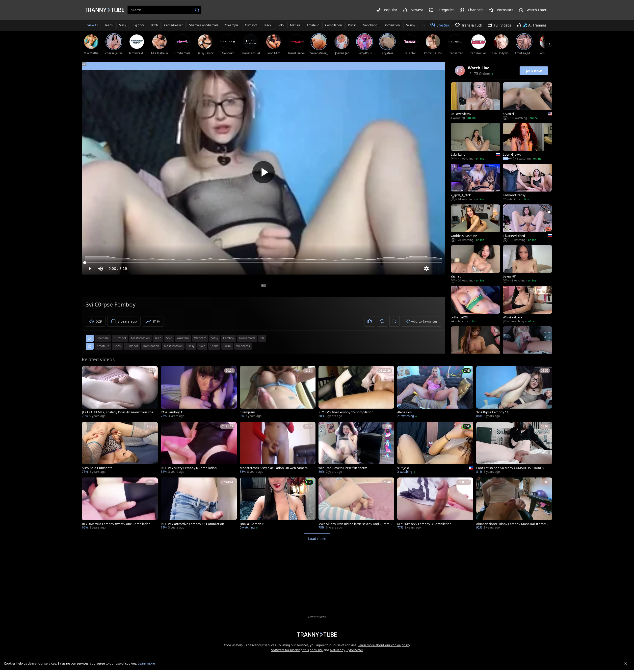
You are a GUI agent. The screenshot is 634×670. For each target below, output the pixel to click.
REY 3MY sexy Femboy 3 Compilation (424, 524)
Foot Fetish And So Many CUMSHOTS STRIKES (510, 468)
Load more (317, 538)
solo (169, 338)
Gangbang (370, 25)
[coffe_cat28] (475, 305)
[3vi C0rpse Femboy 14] (514, 392)
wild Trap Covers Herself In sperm (342, 468)
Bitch (154, 25)
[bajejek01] (527, 264)
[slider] (263, 263)
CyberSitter (354, 650)
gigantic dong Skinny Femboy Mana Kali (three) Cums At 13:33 (512, 524)
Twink (227, 346)
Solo (281, 25)
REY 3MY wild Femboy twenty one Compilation (116, 524)
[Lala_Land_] (475, 142)
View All (92, 25)
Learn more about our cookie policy (384, 645)
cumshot (120, 338)
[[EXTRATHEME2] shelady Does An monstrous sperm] (120, 392)
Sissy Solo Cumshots (97, 468)
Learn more (146, 663)
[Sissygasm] (278, 392)
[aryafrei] (527, 101)
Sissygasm (247, 412)
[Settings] (426, 269)
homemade (247, 338)
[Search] (197, 10)
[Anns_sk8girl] (527, 345)
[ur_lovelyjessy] (475, 101)
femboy (228, 338)
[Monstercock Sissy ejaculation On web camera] (278, 448)
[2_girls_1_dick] (475, 183)
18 (262, 338)
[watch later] (88, 372)
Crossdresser (173, 25)
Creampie (231, 25)
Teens (109, 25)
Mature (295, 25)
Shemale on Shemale (203, 25)
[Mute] (101, 269)
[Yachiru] (475, 264)
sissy (214, 338)
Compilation (333, 25)
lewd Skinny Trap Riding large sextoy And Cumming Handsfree (355, 524)
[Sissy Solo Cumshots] (120, 448)
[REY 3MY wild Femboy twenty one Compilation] (120, 503)
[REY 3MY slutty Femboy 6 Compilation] (199, 448)
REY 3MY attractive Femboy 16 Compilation (192, 524)
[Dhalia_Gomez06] (278, 503)
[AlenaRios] (435, 392)
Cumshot (251, 25)
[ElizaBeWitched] (527, 223)
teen (158, 338)
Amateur (313, 25)
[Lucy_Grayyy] (527, 142)
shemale (103, 338)
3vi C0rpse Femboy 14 (492, 412)
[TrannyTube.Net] (104, 10)
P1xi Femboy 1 (171, 412)
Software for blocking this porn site (297, 650)
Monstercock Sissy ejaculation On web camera (274, 468)
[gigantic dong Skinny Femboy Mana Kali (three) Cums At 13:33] (514, 503)
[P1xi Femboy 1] (199, 392)
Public (352, 25)
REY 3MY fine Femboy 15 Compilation (345, 412)
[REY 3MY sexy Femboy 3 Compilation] (435, 503)
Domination (392, 25)
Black (267, 25)
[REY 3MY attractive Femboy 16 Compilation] (199, 503)
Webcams (243, 346)
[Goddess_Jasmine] (475, 223)
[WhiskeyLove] (527, 305)
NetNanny (337, 650)
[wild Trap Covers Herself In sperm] (356, 448)
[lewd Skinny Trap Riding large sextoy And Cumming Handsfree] (356, 503)
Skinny (410, 25)
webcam (200, 338)
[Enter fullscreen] (437, 269)
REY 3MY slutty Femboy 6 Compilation (189, 468)
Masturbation (173, 346)
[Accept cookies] (625, 663)
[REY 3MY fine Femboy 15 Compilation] (356, 392)
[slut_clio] (435, 448)
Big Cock (138, 25)
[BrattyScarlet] (475, 345)
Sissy (122, 25)
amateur (183, 338)
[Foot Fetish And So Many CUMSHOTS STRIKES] (514, 448)
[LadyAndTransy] (527, 183)
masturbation (140, 338)
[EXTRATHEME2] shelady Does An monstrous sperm (118, 412)
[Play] (263, 172)
